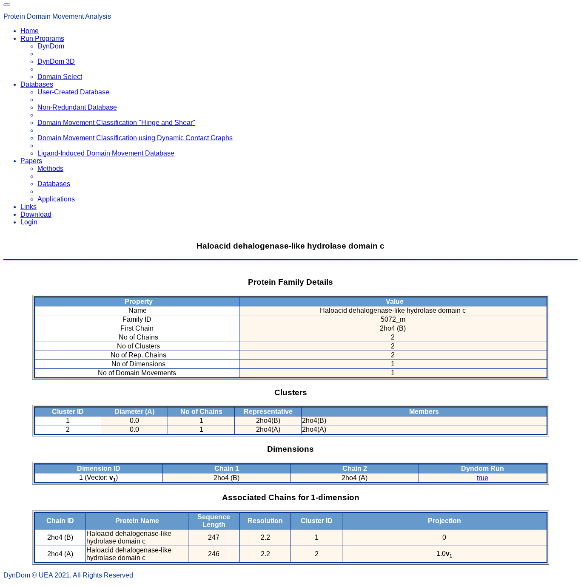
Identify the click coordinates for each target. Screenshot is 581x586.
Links (28, 206)
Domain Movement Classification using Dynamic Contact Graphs (135, 138)
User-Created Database (73, 92)
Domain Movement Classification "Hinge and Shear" (116, 122)
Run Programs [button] (42, 38)
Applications (56, 199)
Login (28, 222)
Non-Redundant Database (77, 107)
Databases (53, 183)
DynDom (50, 46)
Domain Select (59, 76)
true (482, 477)
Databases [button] (36, 84)
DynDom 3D (56, 61)
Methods (50, 168)
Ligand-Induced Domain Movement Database (105, 153)
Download (35, 214)
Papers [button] (31, 160)
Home (29, 30)
